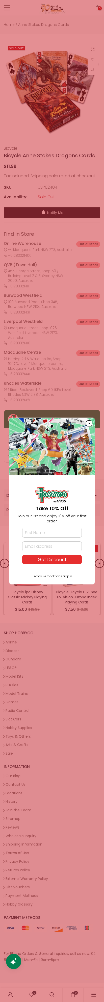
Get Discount (52, 560)
